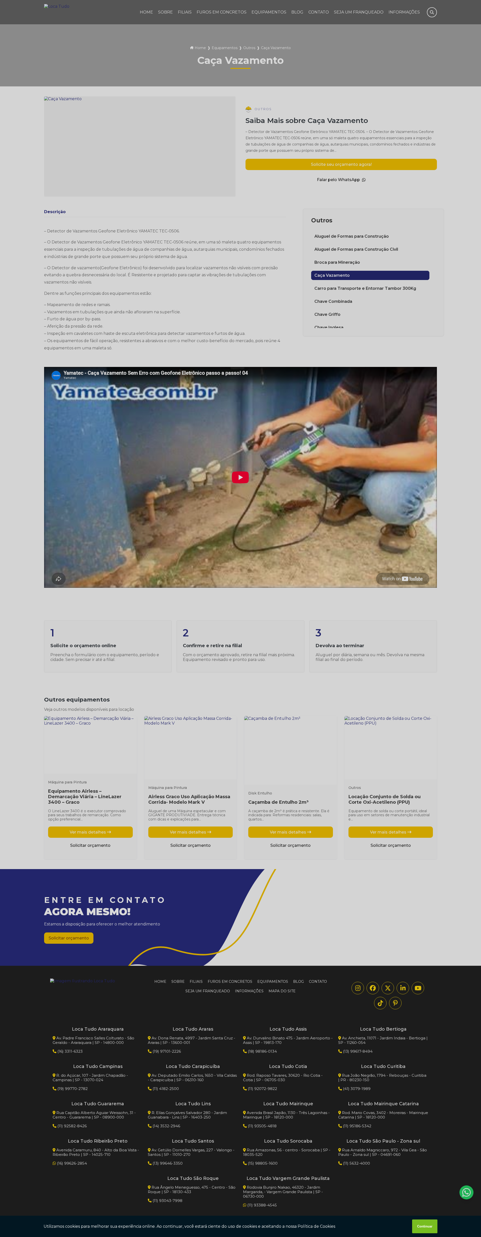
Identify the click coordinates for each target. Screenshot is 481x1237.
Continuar (424, 1226)
